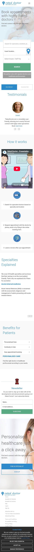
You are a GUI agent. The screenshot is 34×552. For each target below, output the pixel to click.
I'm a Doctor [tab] (25, 87)
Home (6, 497)
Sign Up (7, 508)
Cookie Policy (8, 526)
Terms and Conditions (11, 519)
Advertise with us (9, 511)
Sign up (17, 472)
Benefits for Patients (10, 499)
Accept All (17, 545)
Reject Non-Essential (17, 541)
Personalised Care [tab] (10, 342)
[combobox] (17, 44)
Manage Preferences (17, 549)
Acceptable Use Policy (11, 521)
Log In (6, 506)
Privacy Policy (8, 523)
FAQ (6, 503)
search (17, 67)
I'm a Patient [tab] (9, 87)
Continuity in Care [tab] (10, 347)
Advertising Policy (10, 516)
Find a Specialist (17, 466)
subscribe (17, 411)
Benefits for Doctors (10, 501)
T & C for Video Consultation (12, 513)
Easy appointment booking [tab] (13, 352)
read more (19, 126)
